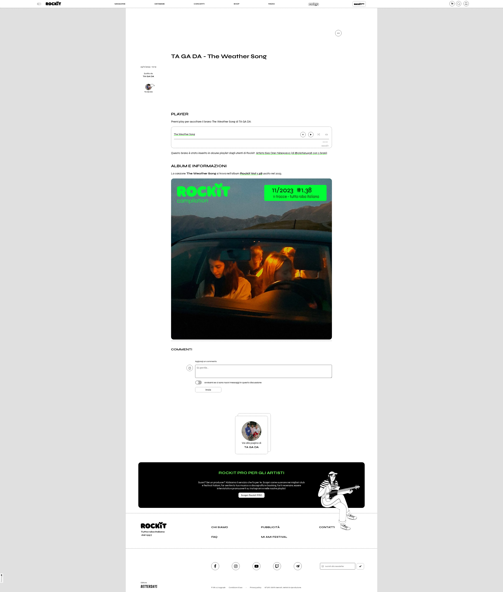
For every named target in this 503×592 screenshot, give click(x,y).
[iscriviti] (360, 566)
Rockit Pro (359, 4)
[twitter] (338, 60)
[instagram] (236, 566)
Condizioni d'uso (235, 587)
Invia (208, 389)
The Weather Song (184, 134)
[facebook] (338, 69)
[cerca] (458, 3)
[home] (53, 4)
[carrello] (452, 3)
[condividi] (338, 33)
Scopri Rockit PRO (251, 495)
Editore (142, 584)
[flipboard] (338, 51)
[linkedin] (338, 78)
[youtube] (256, 566)
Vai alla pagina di (251, 445)
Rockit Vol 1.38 (251, 173)
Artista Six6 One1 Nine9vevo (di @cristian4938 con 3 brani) (291, 153)
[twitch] (277, 566)
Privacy (2, 579)
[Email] (338, 42)
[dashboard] (466, 3)
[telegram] (298, 566)
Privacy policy (255, 587)
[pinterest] (338, 86)
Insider (313, 4)
